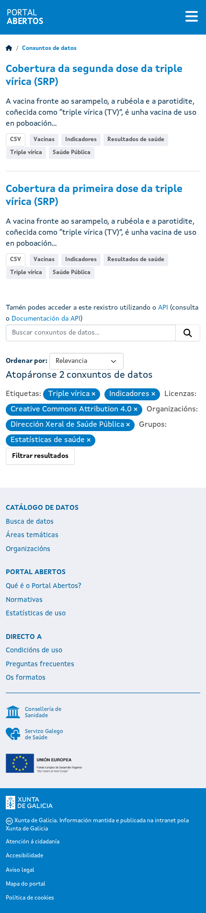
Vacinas (44, 140)
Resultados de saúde (135, 140)
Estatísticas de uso (36, 613)
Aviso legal (20, 870)
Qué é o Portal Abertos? (43, 586)
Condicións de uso (34, 650)
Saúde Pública (72, 153)
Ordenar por (26, 361)
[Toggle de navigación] (191, 17)
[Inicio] (9, 48)
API (163, 307)
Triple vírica (26, 153)
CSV (15, 140)
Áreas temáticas (32, 535)
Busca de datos (30, 521)
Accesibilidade (24, 856)
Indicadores (81, 140)
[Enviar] (187, 333)
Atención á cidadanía (32, 842)
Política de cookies (30, 898)
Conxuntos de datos (49, 48)
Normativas (24, 600)
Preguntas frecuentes (40, 664)
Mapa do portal (26, 884)
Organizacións (28, 549)
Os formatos (26, 677)
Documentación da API (45, 318)
